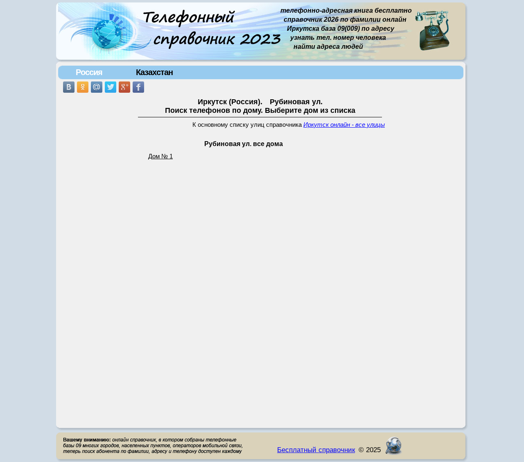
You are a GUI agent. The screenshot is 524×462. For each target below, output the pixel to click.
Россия (89, 72)
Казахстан (154, 72)
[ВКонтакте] (69, 87)
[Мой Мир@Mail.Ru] (96, 87)
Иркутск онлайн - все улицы (344, 124)
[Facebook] (138, 87)
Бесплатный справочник (316, 450)
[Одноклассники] (82, 87)
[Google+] (124, 87)
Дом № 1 (160, 156)
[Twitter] (110, 87)
